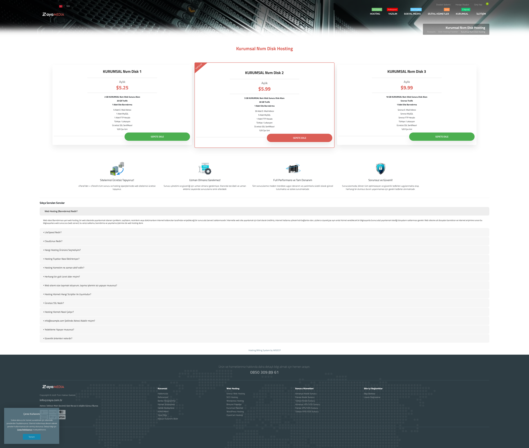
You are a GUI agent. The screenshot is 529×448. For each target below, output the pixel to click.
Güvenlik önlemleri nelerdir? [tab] (58, 338)
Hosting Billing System (259, 350)
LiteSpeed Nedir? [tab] (53, 232)
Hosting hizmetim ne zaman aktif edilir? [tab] (64, 267)
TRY (68, 6)
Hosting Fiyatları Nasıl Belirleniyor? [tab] (62, 259)
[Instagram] (54, 6)
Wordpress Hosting (235, 401)
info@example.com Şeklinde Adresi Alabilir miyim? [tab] (70, 321)
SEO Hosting (232, 397)
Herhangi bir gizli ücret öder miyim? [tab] (62, 276)
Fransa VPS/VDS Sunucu (306, 408)
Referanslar (163, 397)
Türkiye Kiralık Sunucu (305, 401)
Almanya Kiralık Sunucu (305, 394)
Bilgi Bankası (369, 394)
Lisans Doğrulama (372, 397)
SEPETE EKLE (157, 136)
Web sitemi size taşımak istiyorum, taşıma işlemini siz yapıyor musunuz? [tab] (81, 285)
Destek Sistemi (443, 4)
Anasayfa (431, 31)
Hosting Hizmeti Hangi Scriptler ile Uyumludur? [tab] (68, 294)
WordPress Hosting (235, 411)
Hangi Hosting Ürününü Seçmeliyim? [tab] (63, 250)
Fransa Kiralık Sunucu (304, 397)
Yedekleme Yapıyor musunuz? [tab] (59, 329)
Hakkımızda (163, 394)
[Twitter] (48, 6)
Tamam (32, 436)
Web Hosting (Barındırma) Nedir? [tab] (61, 211)
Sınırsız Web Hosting (235, 394)
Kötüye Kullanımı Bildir (168, 419)
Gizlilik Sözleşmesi (166, 408)
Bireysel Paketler (234, 404)
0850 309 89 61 (264, 372)
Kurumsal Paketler (234, 408)
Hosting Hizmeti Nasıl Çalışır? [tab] (59, 312)
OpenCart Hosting (234, 415)
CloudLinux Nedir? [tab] (53, 241)
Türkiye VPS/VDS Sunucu (307, 411)
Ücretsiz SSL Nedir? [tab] (54, 303)
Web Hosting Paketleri (448, 31)
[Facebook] (42, 6)
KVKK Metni (163, 411)
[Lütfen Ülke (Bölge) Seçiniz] (62, 6)
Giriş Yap (478, 4)
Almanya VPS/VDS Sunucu (307, 404)
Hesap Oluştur (462, 4)
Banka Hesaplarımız (167, 401)
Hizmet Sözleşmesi (166, 404)
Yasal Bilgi (162, 415)
